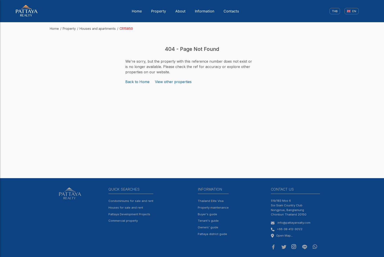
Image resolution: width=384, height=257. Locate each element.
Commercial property (123, 220)
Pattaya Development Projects (129, 214)
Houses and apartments (98, 28)
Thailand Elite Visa (211, 201)
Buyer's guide (207, 214)
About (180, 11)
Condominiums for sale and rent (130, 201)
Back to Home (137, 82)
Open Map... (284, 235)
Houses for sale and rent (125, 207)
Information (204, 11)
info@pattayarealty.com (294, 222)
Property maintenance (213, 207)
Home (137, 11)
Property (158, 11)
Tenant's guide (208, 220)
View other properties (173, 82)
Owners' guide (208, 227)
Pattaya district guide (212, 234)
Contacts (231, 11)
